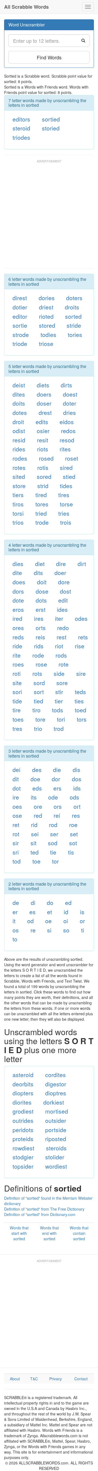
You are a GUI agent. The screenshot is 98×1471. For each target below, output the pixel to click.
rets (83, 637)
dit (16, 779)
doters (74, 298)
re (33, 930)
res (76, 815)
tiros (18, 504)
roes (18, 664)
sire (81, 673)
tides (66, 486)
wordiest (56, 1166)
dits (38, 573)
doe (35, 779)
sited (19, 476)
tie (53, 852)
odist (19, 431)
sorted (73, 316)
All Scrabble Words (26, 6)
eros (18, 609)
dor (56, 779)
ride (17, 646)
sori (17, 692)
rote (64, 664)
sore (62, 683)
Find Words (49, 57)
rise (79, 646)
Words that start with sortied (19, 1233)
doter (69, 403)
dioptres (55, 1093)
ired (17, 618)
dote (18, 600)
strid (42, 486)
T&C (34, 1378)
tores (41, 504)
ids (77, 788)
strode (21, 334)
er (15, 912)
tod (17, 861)
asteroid (23, 1075)
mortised (56, 1111)
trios (18, 522)
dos (76, 779)
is (82, 912)
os (16, 930)
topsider (23, 1166)
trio (38, 728)
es (32, 912)
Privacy (55, 1378)
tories (75, 334)
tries (63, 513)
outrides (23, 1120)
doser (44, 403)
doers (44, 394)
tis (71, 852)
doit (42, 582)
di (33, 902)
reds (18, 637)
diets (43, 385)
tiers (18, 495)
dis (76, 769)
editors (21, 119)
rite (17, 655)
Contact (81, 1378)
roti (17, 673)
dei (16, 769)
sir (16, 843)
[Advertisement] (49, 216)
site (17, 683)
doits (19, 403)
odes (81, 618)
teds (80, 692)
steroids (56, 1148)
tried (41, 513)
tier (59, 701)
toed (80, 710)
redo (63, 628)
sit (33, 843)
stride (74, 325)
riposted (55, 1139)
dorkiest (53, 1102)
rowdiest (23, 1148)
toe (36, 861)
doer (60, 573)
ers (57, 788)
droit (18, 422)
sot (73, 843)
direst (20, 298)
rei (57, 815)
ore (38, 806)
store (19, 486)
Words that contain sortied (79, 1233)
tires (63, 495)
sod (52, 843)
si (49, 930)
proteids (23, 1139)
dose (42, 591)
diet (40, 564)
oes (17, 806)
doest (70, 394)
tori (61, 719)
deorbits (23, 1084)
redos (68, 431)
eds (37, 788)
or (82, 921)
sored (44, 476)
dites (19, 394)
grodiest (23, 1111)
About (15, 1378)
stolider (54, 1157)
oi (65, 921)
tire (17, 710)
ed (68, 902)
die (57, 769)
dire (61, 564)
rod (53, 824)
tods (57, 710)
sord (39, 683)
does (19, 582)
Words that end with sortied (49, 1233)
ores (18, 628)
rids (39, 646)
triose (46, 343)
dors (18, 591)
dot (17, 788)
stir (59, 692)
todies (48, 334)
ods (74, 797)
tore (40, 719)
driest (46, 307)
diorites (22, 1102)
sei (35, 834)
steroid (21, 128)
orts (41, 628)
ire (16, 797)
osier (43, 431)
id (66, 912)
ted (34, 852)
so (66, 930)
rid (34, 824)
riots (42, 449)
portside (55, 1130)
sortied (51, 119)
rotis (42, 467)
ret (16, 824)
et (49, 912)
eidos (67, 422)
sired (66, 467)
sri (16, 852)
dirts (66, 385)
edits (42, 422)
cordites (55, 1075)
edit (63, 600)
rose (41, 664)
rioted (46, 316)
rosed (46, 458)
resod (67, 440)
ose (17, 815)
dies (18, 564)
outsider (55, 1120)
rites (65, 449)
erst (40, 609)
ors (58, 806)
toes (18, 719)
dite (17, 573)
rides (19, 449)
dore (64, 582)
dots (41, 600)
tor (55, 861)
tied (38, 701)
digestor (55, 1084)
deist (19, 385)
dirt (82, 564)
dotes (20, 412)
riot (59, 646)
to (15, 939)
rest (61, 637)
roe (73, 824)
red (38, 815)
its (34, 797)
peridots (23, 1130)
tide (17, 701)
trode (42, 522)
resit (42, 440)
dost (65, 591)
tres (17, 728)
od (30, 921)
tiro (36, 710)
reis (40, 637)
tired (41, 495)
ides (62, 609)
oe (48, 921)
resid (19, 440)
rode (38, 655)
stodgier (23, 1157)
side (59, 673)
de (16, 902)
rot (16, 834)
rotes (19, 467)
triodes (21, 137)
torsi (18, 513)
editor (20, 316)
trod (59, 728)
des (37, 769)
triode (20, 343)
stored (47, 325)
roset (71, 458)
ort (77, 806)
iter (59, 618)
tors (82, 719)
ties (79, 701)
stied (69, 476)
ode (53, 797)
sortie (20, 325)
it (14, 921)
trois (65, 522)
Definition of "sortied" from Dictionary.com (39, 1214)
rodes (20, 458)
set (74, 834)
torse (66, 504)
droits (72, 307)
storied (51, 128)
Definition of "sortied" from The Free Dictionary (44, 1209)
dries (69, 412)
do (50, 902)
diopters (23, 1093)
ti (82, 930)
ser (54, 834)
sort (39, 692)
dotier (20, 307)
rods (61, 655)
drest (45, 412)
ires (39, 618)
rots (37, 673)
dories (47, 298)
